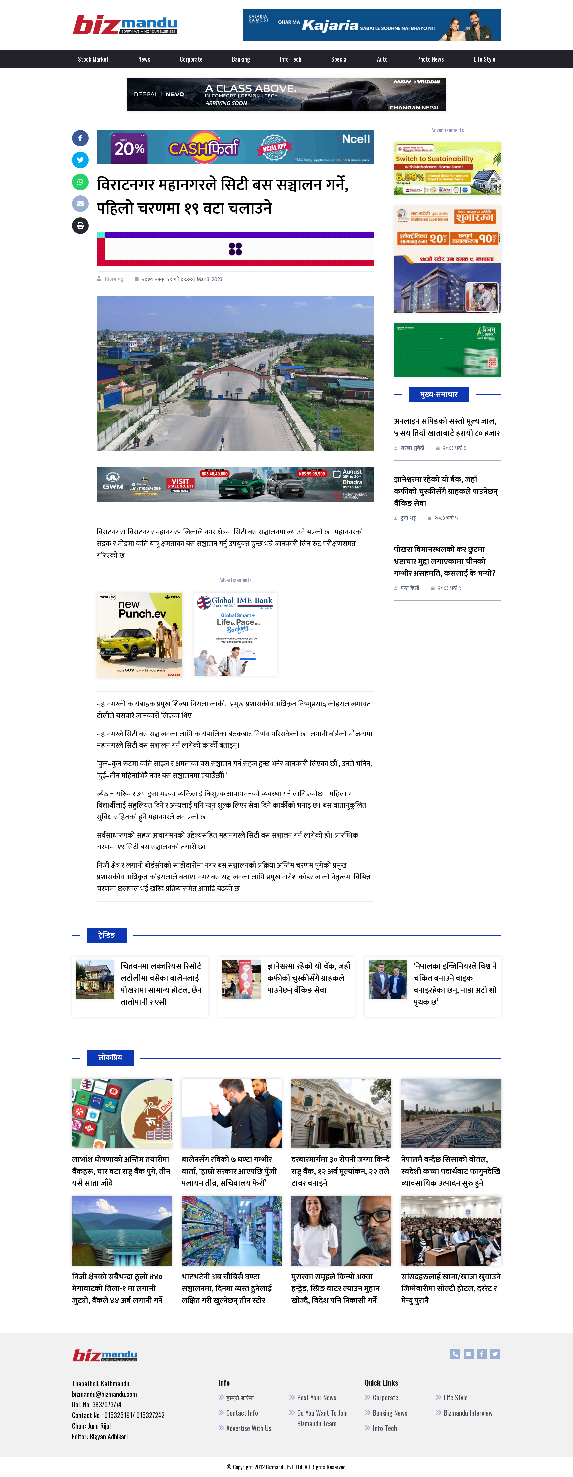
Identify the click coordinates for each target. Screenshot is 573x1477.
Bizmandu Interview (468, 1413)
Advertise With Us (248, 1428)
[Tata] (139, 635)
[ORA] (235, 483)
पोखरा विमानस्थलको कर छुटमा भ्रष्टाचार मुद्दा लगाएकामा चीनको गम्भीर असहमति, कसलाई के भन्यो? (445, 561)
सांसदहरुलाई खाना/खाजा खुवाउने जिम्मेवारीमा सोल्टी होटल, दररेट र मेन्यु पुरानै (451, 1288)
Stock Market (93, 59)
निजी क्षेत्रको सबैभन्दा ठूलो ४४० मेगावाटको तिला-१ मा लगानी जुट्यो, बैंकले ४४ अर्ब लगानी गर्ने (117, 1288)
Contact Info (242, 1413)
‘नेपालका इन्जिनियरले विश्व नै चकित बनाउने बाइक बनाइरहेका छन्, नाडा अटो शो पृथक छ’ (455, 984)
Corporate (191, 59)
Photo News (430, 59)
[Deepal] (286, 94)
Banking (241, 59)
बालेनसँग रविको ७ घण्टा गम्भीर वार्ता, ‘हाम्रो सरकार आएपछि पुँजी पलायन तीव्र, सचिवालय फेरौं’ (229, 1171)
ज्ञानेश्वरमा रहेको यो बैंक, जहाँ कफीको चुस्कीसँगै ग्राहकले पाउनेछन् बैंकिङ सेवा (446, 491)
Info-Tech (290, 59)
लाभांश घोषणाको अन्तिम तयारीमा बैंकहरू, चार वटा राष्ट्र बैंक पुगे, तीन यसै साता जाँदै (121, 1171)
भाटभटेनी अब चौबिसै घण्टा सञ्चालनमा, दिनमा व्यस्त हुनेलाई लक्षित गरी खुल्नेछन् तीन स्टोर (227, 1288)
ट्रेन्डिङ (106, 935)
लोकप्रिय (110, 1058)
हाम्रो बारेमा (240, 1397)
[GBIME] (235, 634)
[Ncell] (235, 146)
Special (339, 59)
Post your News (316, 1397)
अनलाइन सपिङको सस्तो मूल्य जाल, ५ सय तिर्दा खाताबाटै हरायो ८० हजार (447, 427)
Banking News (390, 1413)
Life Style (484, 59)
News (144, 59)
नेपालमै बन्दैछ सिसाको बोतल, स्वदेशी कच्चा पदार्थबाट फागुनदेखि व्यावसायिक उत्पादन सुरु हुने (450, 1171)
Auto (382, 59)
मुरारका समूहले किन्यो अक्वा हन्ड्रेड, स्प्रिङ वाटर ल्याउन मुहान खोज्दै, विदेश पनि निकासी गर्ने (335, 1288)
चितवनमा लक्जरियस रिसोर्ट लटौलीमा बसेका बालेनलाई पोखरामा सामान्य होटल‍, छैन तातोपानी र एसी (161, 984)
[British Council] (235, 248)
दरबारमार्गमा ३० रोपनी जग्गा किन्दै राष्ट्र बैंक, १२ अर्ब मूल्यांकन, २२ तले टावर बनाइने (340, 1171)
